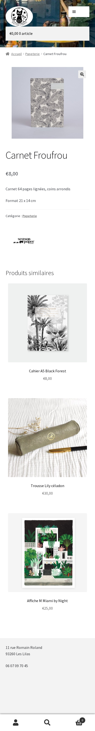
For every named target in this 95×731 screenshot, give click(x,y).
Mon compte (16, 722)
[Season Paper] (24, 241)
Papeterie (32, 54)
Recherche (47, 722)
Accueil (16, 54)
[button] (82, 74)
